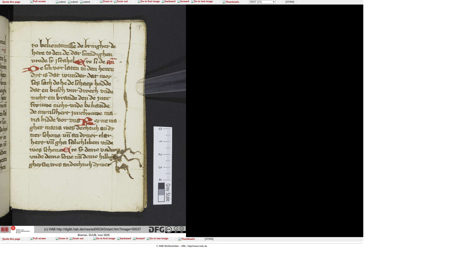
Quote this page (11, 2)
